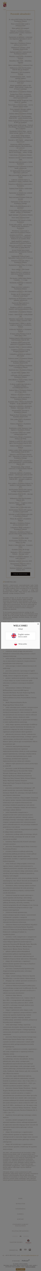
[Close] (38, 624)
